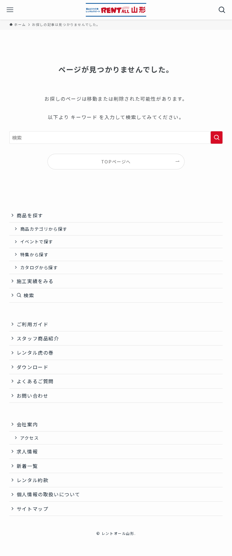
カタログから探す (39, 267)
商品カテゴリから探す (43, 229)
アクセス (29, 437)
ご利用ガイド (33, 324)
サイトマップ (33, 508)
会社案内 (27, 424)
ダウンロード (33, 367)
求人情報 (27, 451)
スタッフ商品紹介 (38, 338)
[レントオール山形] (116, 10)
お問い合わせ (33, 395)
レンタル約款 (33, 480)
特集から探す (34, 254)
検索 (28, 295)
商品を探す (30, 215)
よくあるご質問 (35, 381)
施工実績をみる (35, 281)
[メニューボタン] (10, 10)
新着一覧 (27, 465)
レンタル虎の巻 (35, 352)
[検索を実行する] (217, 137)
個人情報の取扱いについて (48, 494)
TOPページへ (116, 161)
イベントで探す (36, 241)
